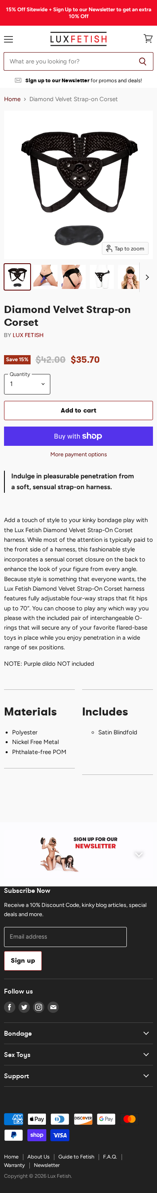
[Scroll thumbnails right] (145, 277)
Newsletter (47, 1165)
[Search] (142, 61)
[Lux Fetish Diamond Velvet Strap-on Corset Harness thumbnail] (17, 277)
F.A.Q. (110, 1157)
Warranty (14, 1165)
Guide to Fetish (76, 1157)
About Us (38, 1157)
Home (12, 99)
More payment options (78, 454)
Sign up (23, 960)
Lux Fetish (28, 335)
